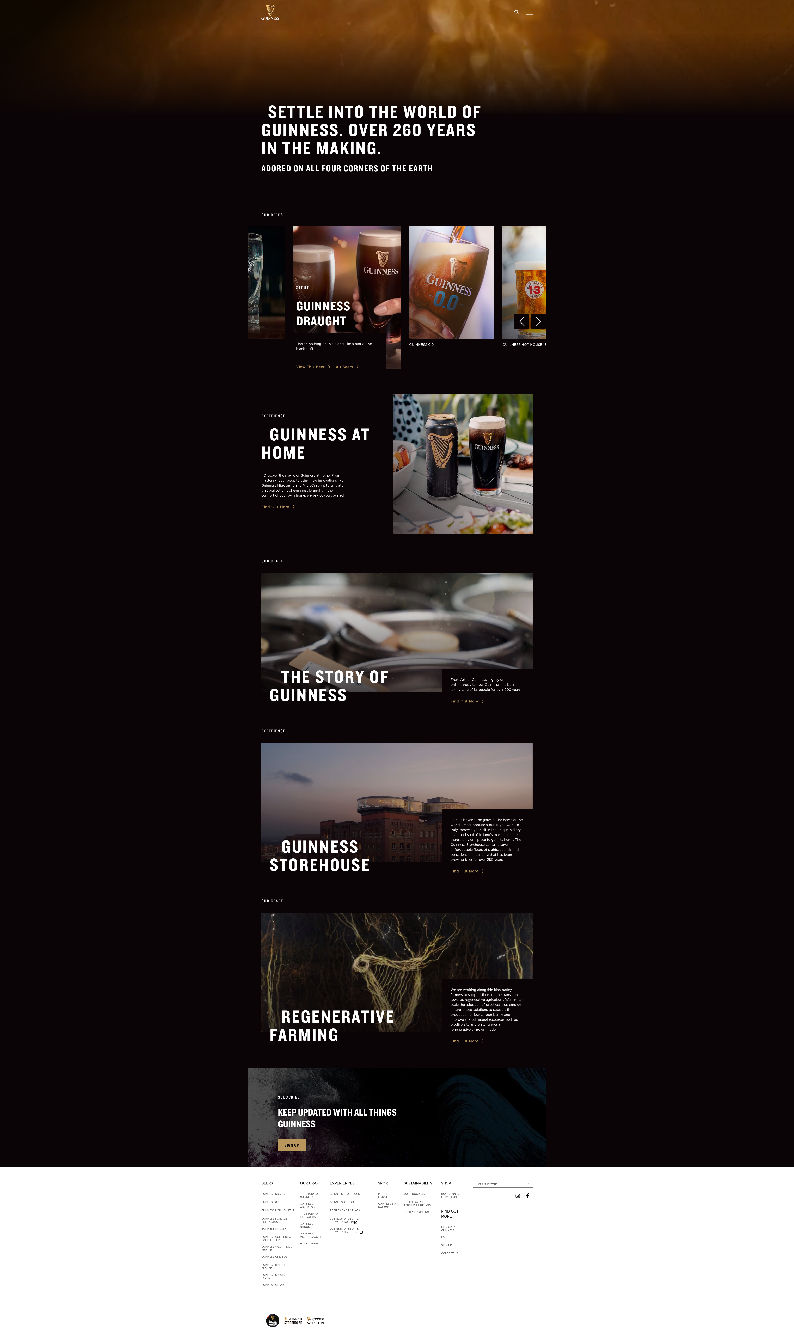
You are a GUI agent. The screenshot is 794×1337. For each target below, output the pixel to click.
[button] (521, 321)
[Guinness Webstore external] (315, 1320)
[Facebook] (527, 1195)
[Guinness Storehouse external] (293, 1320)
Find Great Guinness (449, 1228)
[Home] (270, 12)
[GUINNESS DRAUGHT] (347, 298)
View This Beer (310, 367)
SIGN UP (292, 1145)
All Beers (344, 367)
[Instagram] (517, 1195)
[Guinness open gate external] (272, 1320)
